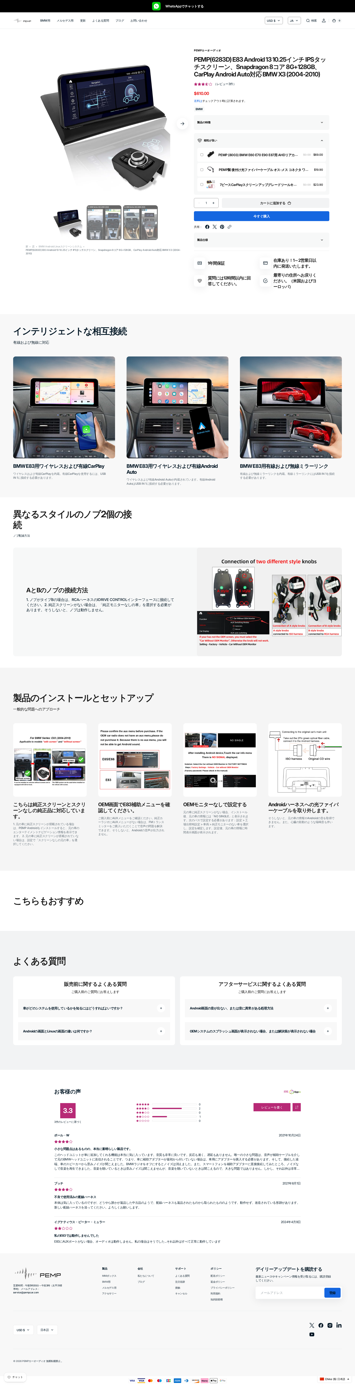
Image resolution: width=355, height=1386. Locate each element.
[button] (311, 20)
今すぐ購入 (262, 216)
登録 (332, 1293)
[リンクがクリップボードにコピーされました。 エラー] (229, 226)
